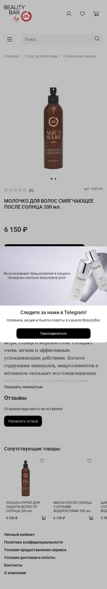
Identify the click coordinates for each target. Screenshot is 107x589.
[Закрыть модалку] (99, 255)
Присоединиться (53, 334)
